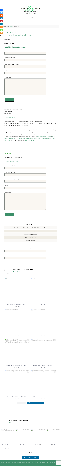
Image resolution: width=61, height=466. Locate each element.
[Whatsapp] (1, 30)
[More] (1, 33)
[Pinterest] (1, 21)
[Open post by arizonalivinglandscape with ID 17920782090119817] (43, 351)
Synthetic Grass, (21, 138)
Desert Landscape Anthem (30, 237)
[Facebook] (1, 10)
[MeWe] (1, 24)
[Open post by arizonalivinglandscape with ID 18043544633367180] (43, 382)
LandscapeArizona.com (10, 117)
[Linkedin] (1, 18)
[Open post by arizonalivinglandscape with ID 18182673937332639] (17, 382)
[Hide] (0, 35)
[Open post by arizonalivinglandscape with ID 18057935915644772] (17, 351)
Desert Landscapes (46, 138)
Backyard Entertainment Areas (33, 138)
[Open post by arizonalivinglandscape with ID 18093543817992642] (43, 321)
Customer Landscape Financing (12, 161)
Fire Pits (49, 136)
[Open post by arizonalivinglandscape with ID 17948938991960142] (17, 321)
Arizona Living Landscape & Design (30, 9)
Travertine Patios (13, 138)
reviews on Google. (29, 140)
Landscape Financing (30, 240)
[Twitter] (1, 13)
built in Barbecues (41, 136)
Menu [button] (31, 17)
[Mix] (1, 27)
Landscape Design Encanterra (30, 234)
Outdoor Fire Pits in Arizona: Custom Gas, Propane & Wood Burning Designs (30, 231)
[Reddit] (1, 15)
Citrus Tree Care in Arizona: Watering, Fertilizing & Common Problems (30, 227)
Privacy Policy (8, 105)
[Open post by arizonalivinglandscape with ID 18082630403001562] (43, 290)
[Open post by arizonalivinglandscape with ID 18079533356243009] (17, 290)
